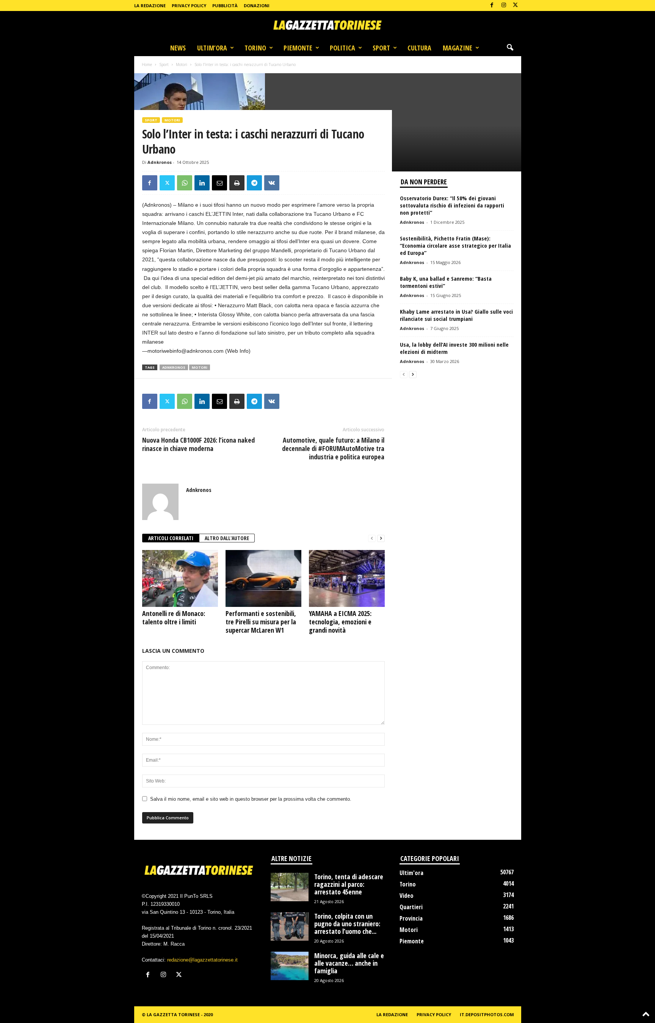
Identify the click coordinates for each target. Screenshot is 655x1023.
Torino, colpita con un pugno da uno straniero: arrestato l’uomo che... (347, 923)
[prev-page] (372, 538)
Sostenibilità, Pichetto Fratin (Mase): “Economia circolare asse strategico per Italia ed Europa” (455, 245)
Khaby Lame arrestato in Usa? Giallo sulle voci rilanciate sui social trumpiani (456, 315)
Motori (181, 64)
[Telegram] (254, 182)
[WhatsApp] (184, 182)
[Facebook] (492, 5)
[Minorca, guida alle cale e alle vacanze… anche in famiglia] (290, 966)
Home (147, 64)
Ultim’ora (212, 47)
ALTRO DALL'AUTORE (227, 538)
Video (407, 895)
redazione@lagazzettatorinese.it (202, 960)
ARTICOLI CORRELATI (170, 538)
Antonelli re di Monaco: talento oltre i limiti (173, 617)
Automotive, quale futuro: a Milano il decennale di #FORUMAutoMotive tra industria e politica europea (333, 448)
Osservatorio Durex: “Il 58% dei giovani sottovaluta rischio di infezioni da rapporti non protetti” (452, 205)
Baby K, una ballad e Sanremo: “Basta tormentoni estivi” (446, 282)
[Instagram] (503, 5)
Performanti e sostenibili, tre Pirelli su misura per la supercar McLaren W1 (261, 622)
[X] (515, 5)
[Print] (236, 182)
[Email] (219, 182)
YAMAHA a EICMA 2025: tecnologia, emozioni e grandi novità (340, 622)
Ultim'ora (411, 873)
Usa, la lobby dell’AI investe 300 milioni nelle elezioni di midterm (454, 348)
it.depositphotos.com (487, 1014)
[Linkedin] (202, 182)
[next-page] (381, 538)
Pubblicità (225, 5)
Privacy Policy (189, 5)
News (178, 47)
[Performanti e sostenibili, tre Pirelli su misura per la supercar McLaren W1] (263, 578)
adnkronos (173, 367)
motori (199, 367)
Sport (381, 47)
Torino (255, 47)
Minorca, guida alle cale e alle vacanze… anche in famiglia (349, 963)
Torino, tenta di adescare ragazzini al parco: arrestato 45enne (348, 884)
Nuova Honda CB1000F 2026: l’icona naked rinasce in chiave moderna (198, 444)
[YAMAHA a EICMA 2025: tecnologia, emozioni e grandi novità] (347, 578)
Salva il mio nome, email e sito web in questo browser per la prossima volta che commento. (250, 799)
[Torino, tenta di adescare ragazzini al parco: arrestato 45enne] (290, 887)
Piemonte (298, 47)
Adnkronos (159, 162)
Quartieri (411, 907)
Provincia (411, 918)
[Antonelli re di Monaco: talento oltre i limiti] (180, 578)
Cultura (419, 47)
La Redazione (150, 5)
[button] (509, 47)
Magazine (457, 47)
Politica (342, 47)
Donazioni (257, 5)
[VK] (271, 182)
